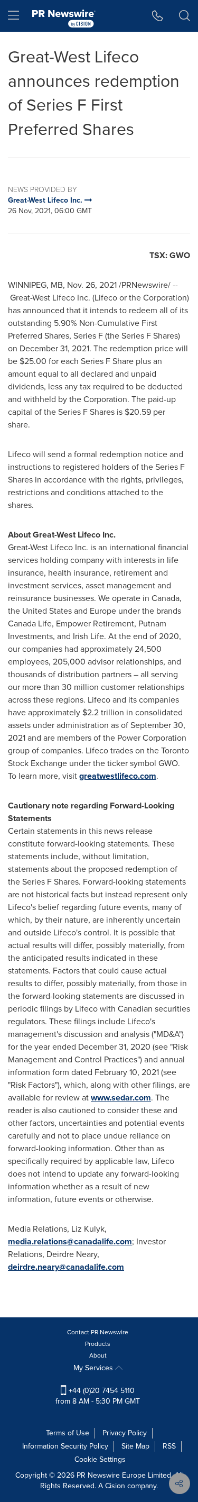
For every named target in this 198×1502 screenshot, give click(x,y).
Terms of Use (67, 1433)
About (98, 1355)
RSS (169, 1446)
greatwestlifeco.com (117, 776)
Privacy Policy (124, 1433)
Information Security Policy (65, 1446)
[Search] (184, 16)
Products (97, 1344)
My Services (94, 1367)
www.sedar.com (121, 1097)
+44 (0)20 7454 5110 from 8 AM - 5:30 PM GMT (97, 1396)
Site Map (135, 1446)
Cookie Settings (100, 1459)
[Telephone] (157, 16)
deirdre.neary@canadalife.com (66, 1267)
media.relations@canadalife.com (70, 1241)
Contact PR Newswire (97, 1332)
